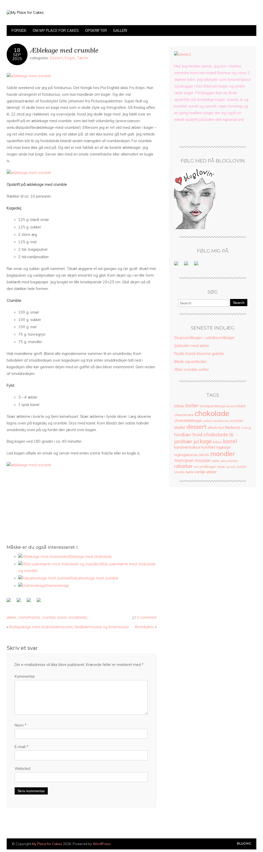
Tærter (83, 58)
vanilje (199, 471)
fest (221, 428)
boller (192, 405)
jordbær (183, 441)
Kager (70, 58)
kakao (217, 442)
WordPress (102, 844)
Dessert (56, 58)
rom (196, 467)
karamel (181, 447)
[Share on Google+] (30, 601)
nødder (215, 461)
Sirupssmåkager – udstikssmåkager (204, 337)
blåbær (179, 406)
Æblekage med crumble (64, 50)
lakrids (204, 454)
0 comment (146, 617)
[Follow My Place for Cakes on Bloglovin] (194, 228)
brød (241, 405)
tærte (189, 472)
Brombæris (144, 627)
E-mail (21, 746)
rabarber (183, 466)
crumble (49, 617)
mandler (222, 454)
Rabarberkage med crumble (94, 578)
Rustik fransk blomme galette (199, 353)
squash (231, 467)
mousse (202, 460)
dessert (196, 426)
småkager (207, 466)
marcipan (184, 460)
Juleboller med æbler (191, 345)
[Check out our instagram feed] (197, 264)
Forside (19, 30)
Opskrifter (96, 30)
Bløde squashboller (190, 361)
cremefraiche (29, 617)
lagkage (224, 447)
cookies (207, 421)
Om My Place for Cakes (56, 30)
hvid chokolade (210, 434)
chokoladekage (188, 420)
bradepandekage (212, 406)
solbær (221, 467)
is (231, 434)
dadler (179, 427)
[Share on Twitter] (20, 601)
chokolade (212, 413)
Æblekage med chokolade (89, 556)
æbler (11, 617)
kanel (62, 617)
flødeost (232, 427)
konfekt (208, 447)
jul (196, 441)
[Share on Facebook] (10, 601)
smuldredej (77, 617)
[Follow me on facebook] (177, 264)
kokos (195, 447)
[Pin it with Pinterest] (40, 601)
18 (17, 50)
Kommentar (25, 676)
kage (206, 441)
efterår (212, 428)
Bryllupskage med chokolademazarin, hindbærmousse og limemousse (69, 627)
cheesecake (184, 414)
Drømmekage (57, 585)
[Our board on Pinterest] (187, 264)
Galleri (120, 30)
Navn (20, 725)
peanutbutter (229, 461)
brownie (231, 406)
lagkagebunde (186, 454)
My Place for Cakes (47, 844)
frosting (246, 428)
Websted (22, 768)
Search (239, 303)
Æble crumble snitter (191, 369)
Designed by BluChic (244, 843)
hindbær (182, 434)
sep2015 (17, 56)
